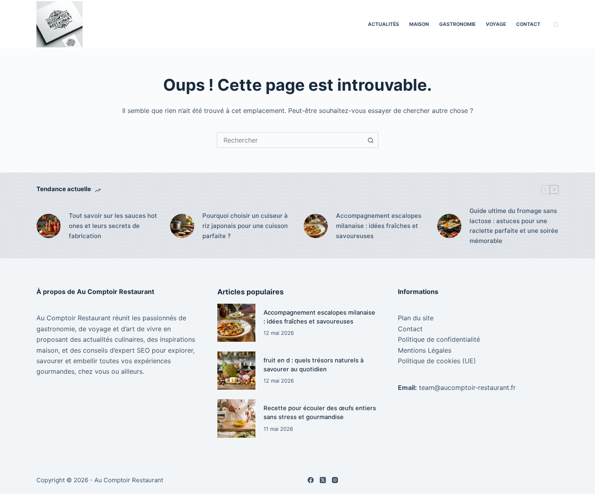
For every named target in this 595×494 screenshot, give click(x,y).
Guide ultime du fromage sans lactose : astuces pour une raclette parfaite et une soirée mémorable (514, 226)
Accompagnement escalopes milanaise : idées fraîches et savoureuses (378, 226)
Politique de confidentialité (439, 339)
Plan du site (416, 318)
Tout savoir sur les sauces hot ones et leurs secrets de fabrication (113, 226)
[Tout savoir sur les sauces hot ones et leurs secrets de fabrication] (48, 226)
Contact (528, 24)
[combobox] (290, 140)
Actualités (383, 24)
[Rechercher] (556, 24)
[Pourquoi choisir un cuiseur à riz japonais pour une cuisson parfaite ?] (182, 226)
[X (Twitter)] (323, 480)
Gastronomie (457, 24)
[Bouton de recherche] (370, 140)
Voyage (496, 24)
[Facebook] (311, 480)
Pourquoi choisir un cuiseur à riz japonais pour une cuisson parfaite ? (245, 226)
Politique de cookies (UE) (437, 361)
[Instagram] (335, 480)
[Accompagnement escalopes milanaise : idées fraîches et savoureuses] (316, 226)
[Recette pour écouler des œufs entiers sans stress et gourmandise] (236, 418)
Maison (419, 24)
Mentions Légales (424, 350)
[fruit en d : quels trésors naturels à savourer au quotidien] (236, 370)
